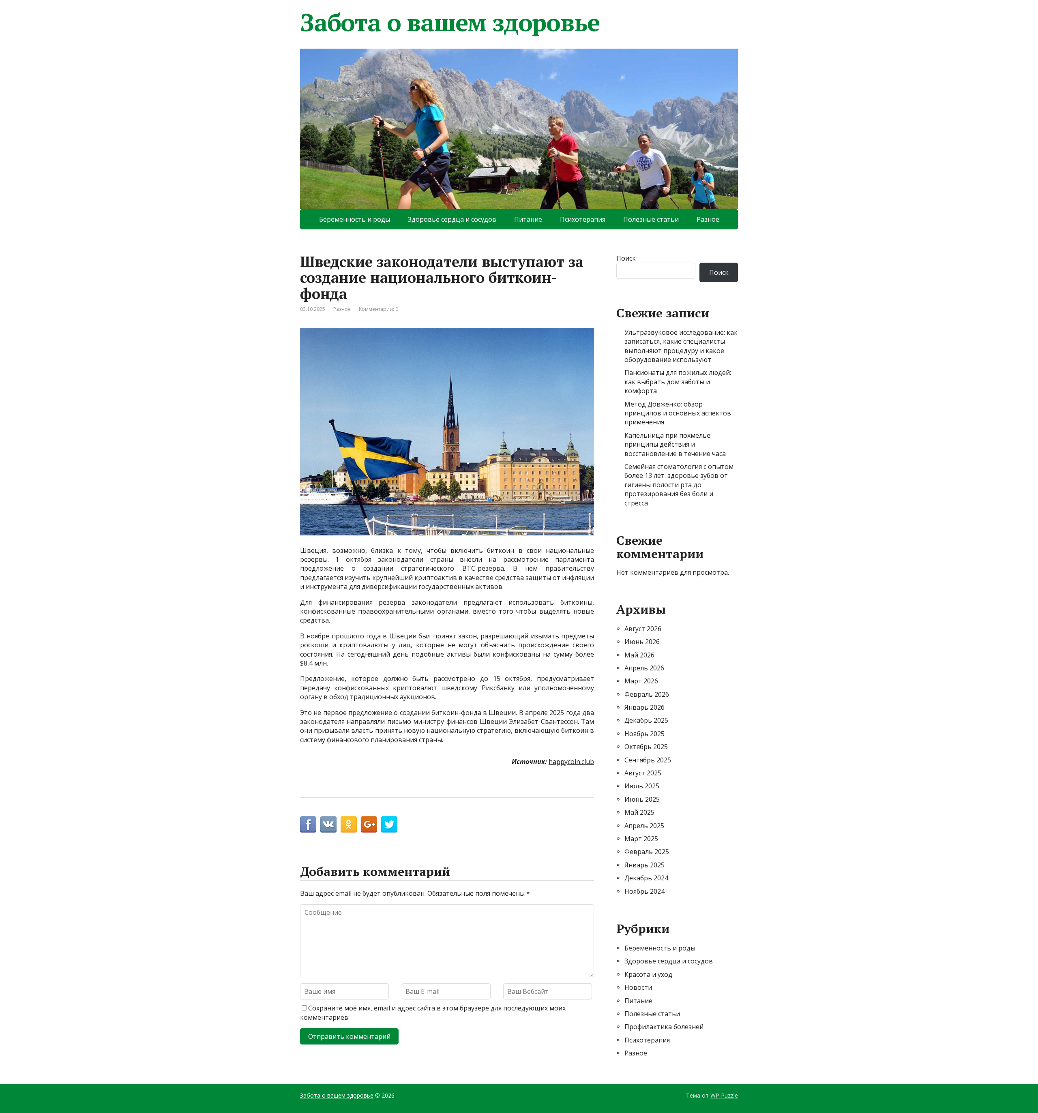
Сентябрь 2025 (647, 760)
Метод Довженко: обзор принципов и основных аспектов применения (677, 413)
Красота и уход (648, 974)
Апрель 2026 (644, 668)
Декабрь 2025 (646, 720)
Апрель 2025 (644, 825)
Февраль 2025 (646, 851)
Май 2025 (639, 812)
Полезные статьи (651, 219)
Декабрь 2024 (646, 877)
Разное (708, 219)
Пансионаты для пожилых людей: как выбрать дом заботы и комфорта (677, 381)
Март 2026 (641, 680)
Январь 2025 (644, 864)
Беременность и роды (354, 219)
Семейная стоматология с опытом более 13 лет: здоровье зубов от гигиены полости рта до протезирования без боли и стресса (678, 484)
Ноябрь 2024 (644, 891)
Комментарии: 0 (378, 309)
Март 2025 (641, 838)
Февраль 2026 (646, 694)
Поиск (626, 258)
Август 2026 (642, 628)
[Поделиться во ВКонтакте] (328, 824)
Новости (638, 987)
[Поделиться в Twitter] (389, 824)
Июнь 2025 (642, 799)
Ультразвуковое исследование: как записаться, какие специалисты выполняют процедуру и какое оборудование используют (681, 346)
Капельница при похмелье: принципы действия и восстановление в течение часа (675, 444)
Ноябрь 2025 (644, 733)
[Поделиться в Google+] (369, 824)
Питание (528, 219)
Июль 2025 (641, 785)
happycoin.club (571, 761)
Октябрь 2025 (646, 746)
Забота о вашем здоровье (449, 22)
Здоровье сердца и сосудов (452, 219)
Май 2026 (639, 655)
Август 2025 (642, 772)
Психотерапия (582, 219)
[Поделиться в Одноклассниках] (349, 824)
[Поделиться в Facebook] (308, 824)
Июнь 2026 (642, 641)
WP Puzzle (724, 1095)
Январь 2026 (644, 707)
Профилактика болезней (663, 1026)
